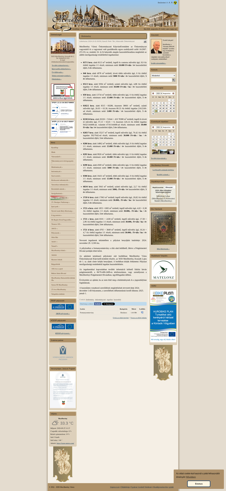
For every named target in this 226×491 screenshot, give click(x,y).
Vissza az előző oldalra (138, 318)
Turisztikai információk (60, 184)
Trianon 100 (56, 224)
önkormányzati (100, 299)
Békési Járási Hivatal (58, 273)
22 (170, 108)
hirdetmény (90, 299)
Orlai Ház (54, 237)
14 (166, 105)
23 (173, 108)
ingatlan (110, 299)
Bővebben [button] (191, 477)
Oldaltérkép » (56, 79)
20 (163, 108)
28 (166, 111)
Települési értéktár (57, 294)
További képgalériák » (159, 158)
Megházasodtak (157, 187)
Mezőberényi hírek (58, 250)
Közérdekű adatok (58, 189)
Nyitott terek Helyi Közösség (62, 211)
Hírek (53, 152)
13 (163, 105)
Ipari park (55, 206)
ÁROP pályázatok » (63, 313)
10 (153, 105)
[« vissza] (153, 93)
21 (166, 108)
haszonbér (117, 299)
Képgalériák (55, 264)
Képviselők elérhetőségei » (61, 69)
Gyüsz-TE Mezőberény (59, 285)
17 (153, 108)
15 (170, 105)
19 (160, 108)
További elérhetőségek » (60, 65)
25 (156, 111)
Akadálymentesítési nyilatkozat (165, 487)
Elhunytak (169, 187)
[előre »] (173, 93)
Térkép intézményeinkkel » (61, 75)
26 (160, 111)
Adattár (54, 255)
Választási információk (60, 198)
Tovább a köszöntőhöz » (158, 63)
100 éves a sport (57, 269)
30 (173, 111)
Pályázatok (56, 233)
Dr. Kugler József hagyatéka (61, 220)
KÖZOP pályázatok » (62, 333)
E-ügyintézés (56, 215)
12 (160, 105)
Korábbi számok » (163, 174)
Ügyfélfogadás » (57, 72)
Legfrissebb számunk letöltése (163, 170)
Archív (54, 241)
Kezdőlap (75, 29)
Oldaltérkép (125, 487)
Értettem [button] (199, 484)
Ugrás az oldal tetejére (121, 318)
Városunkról (56, 156)
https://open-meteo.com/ (65, 443)
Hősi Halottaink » (163, 249)
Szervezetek (56, 176)
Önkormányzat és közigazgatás (62, 162)
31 (153, 113)
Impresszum (115, 487)
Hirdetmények (57, 167)
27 (163, 111)
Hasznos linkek (56, 259)
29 (170, 111)
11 (156, 105)
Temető (54, 246)
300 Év (54, 228)
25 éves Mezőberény (58, 289)
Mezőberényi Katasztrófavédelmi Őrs (63, 279)
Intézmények (56, 171)
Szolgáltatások (57, 193)
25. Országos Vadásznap (60, 202)
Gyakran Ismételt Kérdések (141, 487)
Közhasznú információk (60, 180)
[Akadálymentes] (175, 3)
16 (173, 105)
